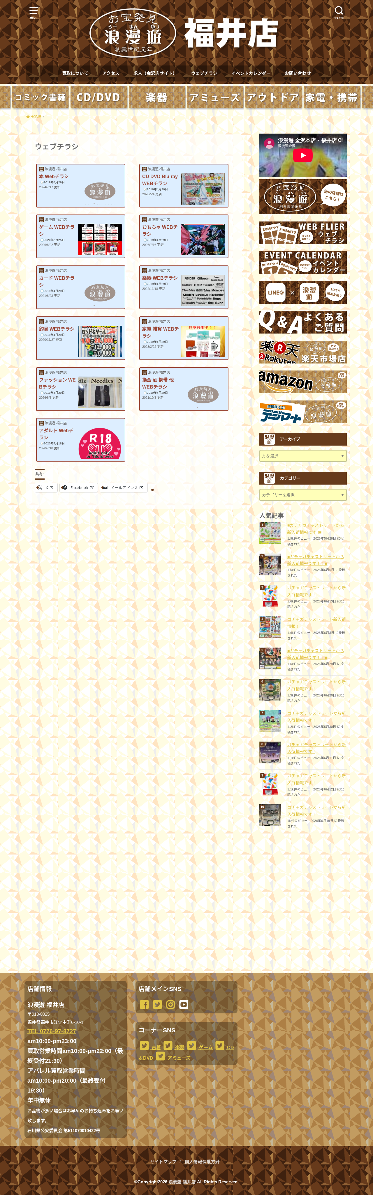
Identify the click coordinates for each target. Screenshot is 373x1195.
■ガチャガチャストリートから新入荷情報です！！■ (315, 560)
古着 (155, 1047)
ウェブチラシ (204, 73)
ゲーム (205, 1047)
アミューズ (178, 1058)
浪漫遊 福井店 (182, 1182)
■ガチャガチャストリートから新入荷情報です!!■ (315, 529)
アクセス (110, 73)
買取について (75, 73)
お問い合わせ (298, 73)
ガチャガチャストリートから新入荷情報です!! (316, 591)
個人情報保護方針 (202, 1161)
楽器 (179, 1047)
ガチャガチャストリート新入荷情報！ (316, 623)
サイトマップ (163, 1161)
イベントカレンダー (251, 73)
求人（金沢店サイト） (155, 73)
